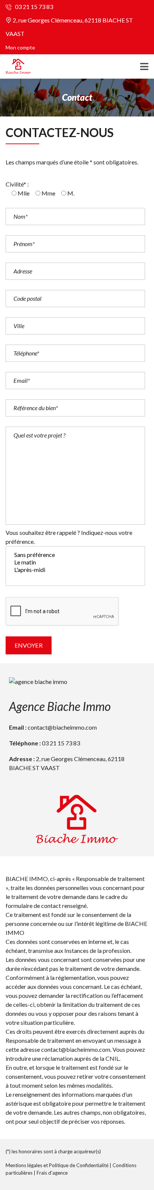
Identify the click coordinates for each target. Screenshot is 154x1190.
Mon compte (20, 47)
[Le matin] (75, 562)
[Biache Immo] (15, 66)
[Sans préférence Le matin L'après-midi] (75, 567)
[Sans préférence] (75, 554)
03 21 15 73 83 (33, 6)
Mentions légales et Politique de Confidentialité (57, 1165)
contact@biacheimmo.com (62, 727)
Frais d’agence (52, 1173)
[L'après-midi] (75, 569)
